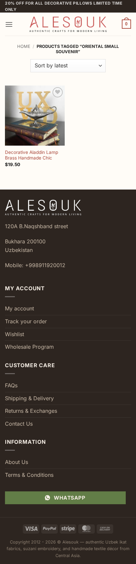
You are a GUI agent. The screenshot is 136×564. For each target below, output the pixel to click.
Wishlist (14, 334)
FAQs (11, 385)
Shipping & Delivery (29, 398)
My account (19, 308)
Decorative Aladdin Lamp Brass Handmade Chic (31, 155)
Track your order (26, 321)
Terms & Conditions (29, 475)
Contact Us (19, 423)
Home (23, 46)
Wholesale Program (29, 346)
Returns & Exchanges (31, 410)
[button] (9, 24)
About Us (16, 462)
